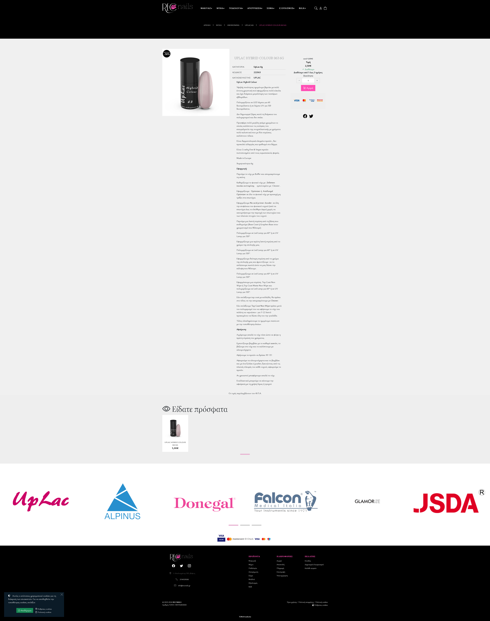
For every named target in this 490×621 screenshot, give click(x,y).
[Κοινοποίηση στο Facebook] (305, 116)
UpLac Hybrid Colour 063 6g (272, 25)
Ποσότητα (308, 76)
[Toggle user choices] (320, 8)
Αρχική (207, 25)
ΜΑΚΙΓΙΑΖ (206, 8)
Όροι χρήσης (292, 602)
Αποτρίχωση (253, 572)
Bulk (250, 586)
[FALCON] (286, 501)
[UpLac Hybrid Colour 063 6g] (195, 82)
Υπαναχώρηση (282, 575)
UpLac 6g (249, 25)
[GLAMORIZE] (367, 501)
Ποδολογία (253, 568)
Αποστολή (280, 564)
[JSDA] (449, 501)
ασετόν (274, 343)
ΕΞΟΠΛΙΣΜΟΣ (286, 8)
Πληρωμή (280, 568)
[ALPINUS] (122, 501)
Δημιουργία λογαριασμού (314, 564)
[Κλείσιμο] (61, 594)
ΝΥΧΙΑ (220, 8)
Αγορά (309, 88)
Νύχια (219, 25)
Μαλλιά (252, 579)
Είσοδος (308, 561)
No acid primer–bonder (261, 202)
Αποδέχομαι (26, 610)
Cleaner (274, 300)
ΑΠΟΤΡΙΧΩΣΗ (254, 8)
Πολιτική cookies (321, 602)
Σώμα (251, 575)
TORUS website (245, 616)
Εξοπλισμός (253, 583)
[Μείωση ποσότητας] (299, 80)
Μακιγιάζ (252, 561)
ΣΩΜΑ (270, 8)
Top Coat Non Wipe (260, 305)
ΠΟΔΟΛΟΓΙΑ (235, 8)
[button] (316, 8)
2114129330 (184, 579)
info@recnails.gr (184, 585)
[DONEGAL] (204, 501)
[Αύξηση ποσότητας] (317, 80)
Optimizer (255, 191)
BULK (301, 8)
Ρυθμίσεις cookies (321, 605)
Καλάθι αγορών (311, 568)
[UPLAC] (41, 501)
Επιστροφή (281, 572)
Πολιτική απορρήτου (306, 602)
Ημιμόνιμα (233, 25)
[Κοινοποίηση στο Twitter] (311, 116)
